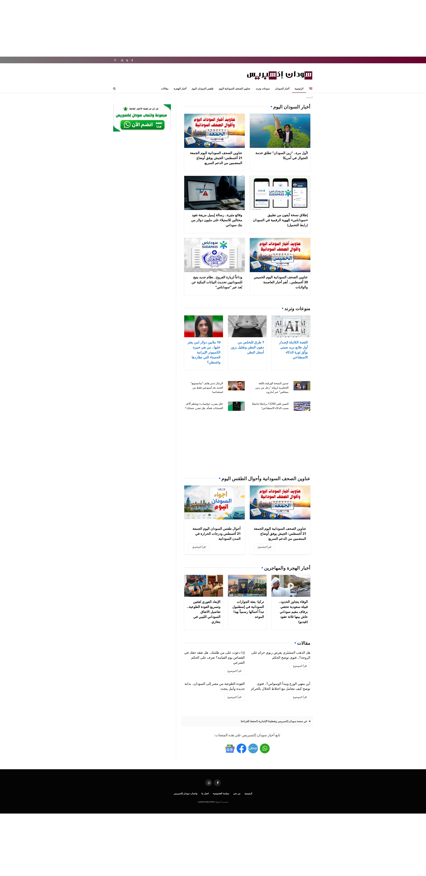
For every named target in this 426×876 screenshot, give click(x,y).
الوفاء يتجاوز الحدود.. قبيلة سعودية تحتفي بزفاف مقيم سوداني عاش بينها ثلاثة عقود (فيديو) (293, 611)
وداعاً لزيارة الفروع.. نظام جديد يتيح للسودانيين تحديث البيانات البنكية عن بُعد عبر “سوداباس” (217, 282)
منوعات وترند (263, 88)
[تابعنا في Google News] (230, 748)
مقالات (164, 88)
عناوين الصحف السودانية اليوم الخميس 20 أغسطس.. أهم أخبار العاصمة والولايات (281, 282)
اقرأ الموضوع (300, 665)
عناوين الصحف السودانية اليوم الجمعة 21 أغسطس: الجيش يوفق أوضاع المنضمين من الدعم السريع (216, 158)
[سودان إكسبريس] (279, 75)
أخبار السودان (282, 88)
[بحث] (114, 88)
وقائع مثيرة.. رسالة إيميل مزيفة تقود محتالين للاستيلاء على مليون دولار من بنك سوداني (216, 220)
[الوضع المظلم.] (115, 60)
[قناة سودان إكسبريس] (265, 748)
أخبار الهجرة (180, 88)
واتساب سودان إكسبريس (185, 793)
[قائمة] (310, 88)
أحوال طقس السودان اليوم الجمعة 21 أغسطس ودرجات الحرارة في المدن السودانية (217, 533)
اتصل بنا (205, 793)
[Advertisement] (213, 28)
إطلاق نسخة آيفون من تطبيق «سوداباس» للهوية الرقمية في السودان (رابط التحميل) (280, 220)
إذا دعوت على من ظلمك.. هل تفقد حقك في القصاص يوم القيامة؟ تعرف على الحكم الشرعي (214, 657)
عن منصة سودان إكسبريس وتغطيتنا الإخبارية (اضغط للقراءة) (274, 721)
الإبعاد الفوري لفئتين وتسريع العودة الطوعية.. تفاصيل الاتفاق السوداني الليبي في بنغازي (203, 611)
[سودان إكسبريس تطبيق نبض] (253, 748)
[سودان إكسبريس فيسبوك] (241, 748)
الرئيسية (299, 88)
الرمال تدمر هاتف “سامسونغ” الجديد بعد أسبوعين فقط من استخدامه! (207, 387)
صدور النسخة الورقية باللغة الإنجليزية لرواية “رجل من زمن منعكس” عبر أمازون (272, 387)
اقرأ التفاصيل (264, 547)
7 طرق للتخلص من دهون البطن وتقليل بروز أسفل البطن (247, 347)
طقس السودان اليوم (202, 88)
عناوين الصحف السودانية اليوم (234, 88)
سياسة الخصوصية (221, 793)
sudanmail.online (206, 801)
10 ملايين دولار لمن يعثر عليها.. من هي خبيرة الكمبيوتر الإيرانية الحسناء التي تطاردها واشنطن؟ (204, 352)
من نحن (236, 793)
